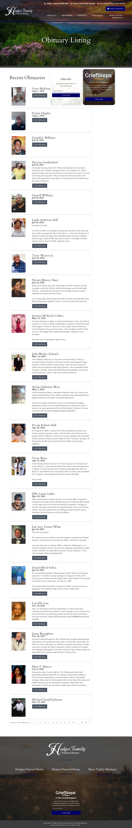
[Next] (90, 722)
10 (73, 722)
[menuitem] (52, 15)
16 (82, 722)
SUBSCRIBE (66, 95)
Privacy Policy (55, 825)
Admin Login (75, 825)
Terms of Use (65, 825)
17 (86, 722)
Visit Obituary (40, 95)
